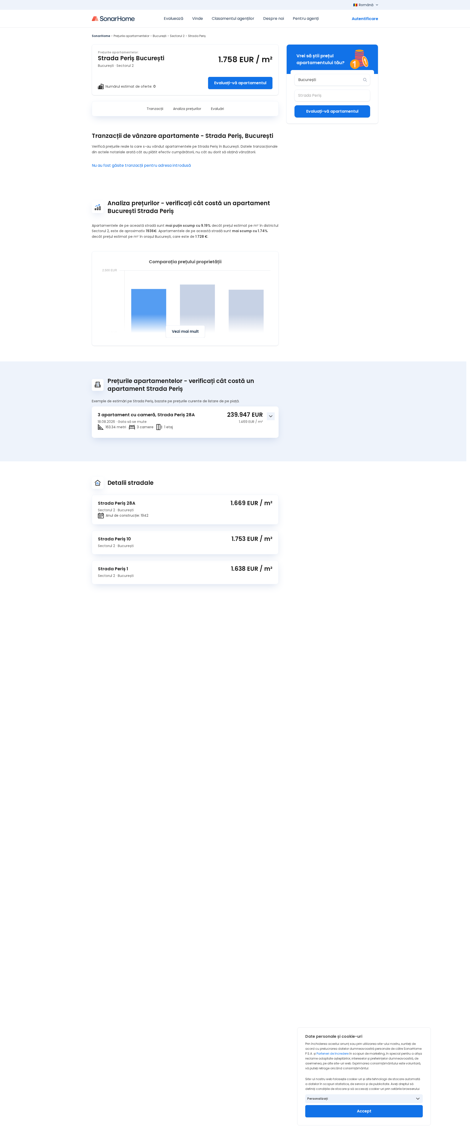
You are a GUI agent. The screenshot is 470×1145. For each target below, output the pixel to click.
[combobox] (329, 79)
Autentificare (365, 18)
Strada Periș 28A (116, 503)
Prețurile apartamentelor (131, 36)
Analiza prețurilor (187, 108)
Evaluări (217, 108)
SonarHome (101, 36)
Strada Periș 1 (113, 569)
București (159, 36)
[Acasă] (113, 18)
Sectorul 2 (177, 36)
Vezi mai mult (185, 331)
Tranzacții (155, 108)
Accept (364, 1111)
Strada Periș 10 (114, 539)
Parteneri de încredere (333, 1053)
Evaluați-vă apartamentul (240, 83)
